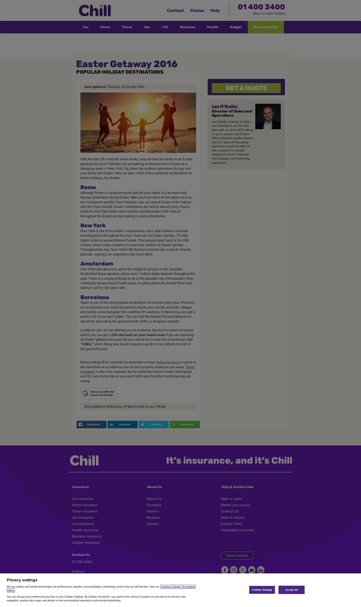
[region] (180, 590)
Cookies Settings (262, 589)
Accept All (291, 589)
